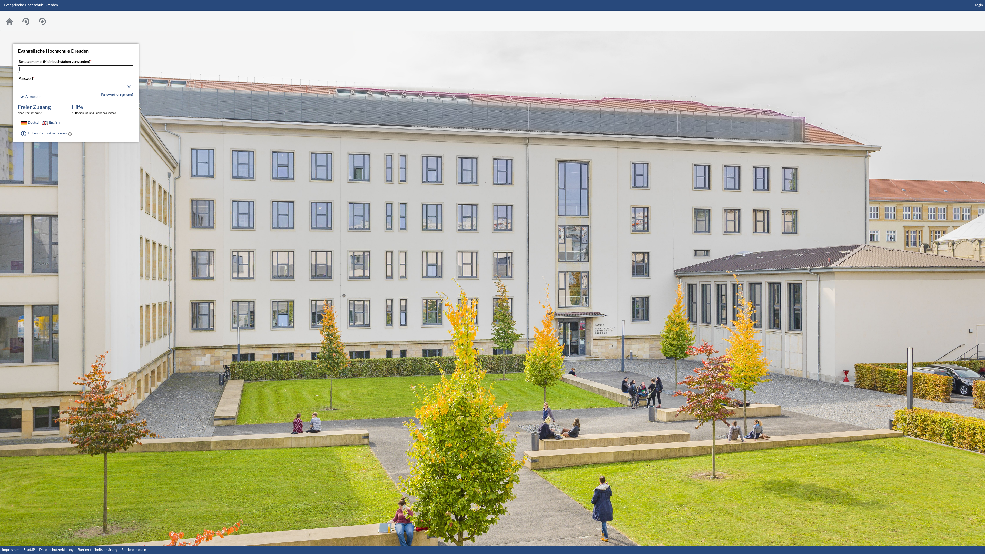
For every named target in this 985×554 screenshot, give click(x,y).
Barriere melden (133, 550)
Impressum (10, 550)
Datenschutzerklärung (56, 550)
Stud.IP (29, 550)
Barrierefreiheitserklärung (97, 550)
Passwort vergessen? (117, 95)
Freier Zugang (34, 109)
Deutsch (34, 122)
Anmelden (33, 97)
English (54, 122)
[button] (129, 87)
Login (979, 5)
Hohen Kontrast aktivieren (47, 133)
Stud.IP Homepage (965, 17)
